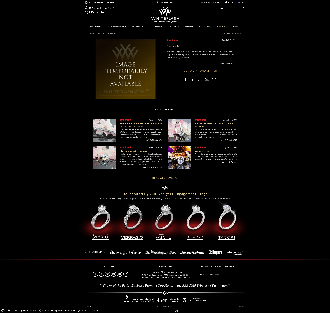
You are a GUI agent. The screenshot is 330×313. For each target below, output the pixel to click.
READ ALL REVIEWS (165, 177)
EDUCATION (173, 26)
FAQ (209, 26)
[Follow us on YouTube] (120, 276)
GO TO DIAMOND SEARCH (200, 70)
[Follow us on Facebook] (95, 276)
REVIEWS (221, 26)
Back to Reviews (234, 33)
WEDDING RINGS (139, 26)
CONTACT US (165, 266)
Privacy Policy (241, 306)
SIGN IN (206, 3)
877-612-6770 (101, 8)
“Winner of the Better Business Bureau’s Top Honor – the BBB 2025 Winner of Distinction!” (165, 285)
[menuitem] (95, 26)
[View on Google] (174, 301)
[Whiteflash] (165, 15)
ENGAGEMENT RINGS (116, 26)
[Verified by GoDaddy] (194, 301)
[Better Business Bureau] (126, 301)
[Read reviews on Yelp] (162, 301)
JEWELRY (157, 26)
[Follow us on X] (102, 276)
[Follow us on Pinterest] (108, 276)
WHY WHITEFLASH (193, 26)
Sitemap (88, 306)
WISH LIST (219, 3)
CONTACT (235, 26)
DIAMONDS (95, 26)
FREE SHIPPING (102, 3)
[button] (86, 12)
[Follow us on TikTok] (126, 276)
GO (231, 274)
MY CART (232, 3)
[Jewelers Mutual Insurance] (143, 301)
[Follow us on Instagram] (114, 276)
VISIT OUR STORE (166, 3)
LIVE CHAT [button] (97, 12)
